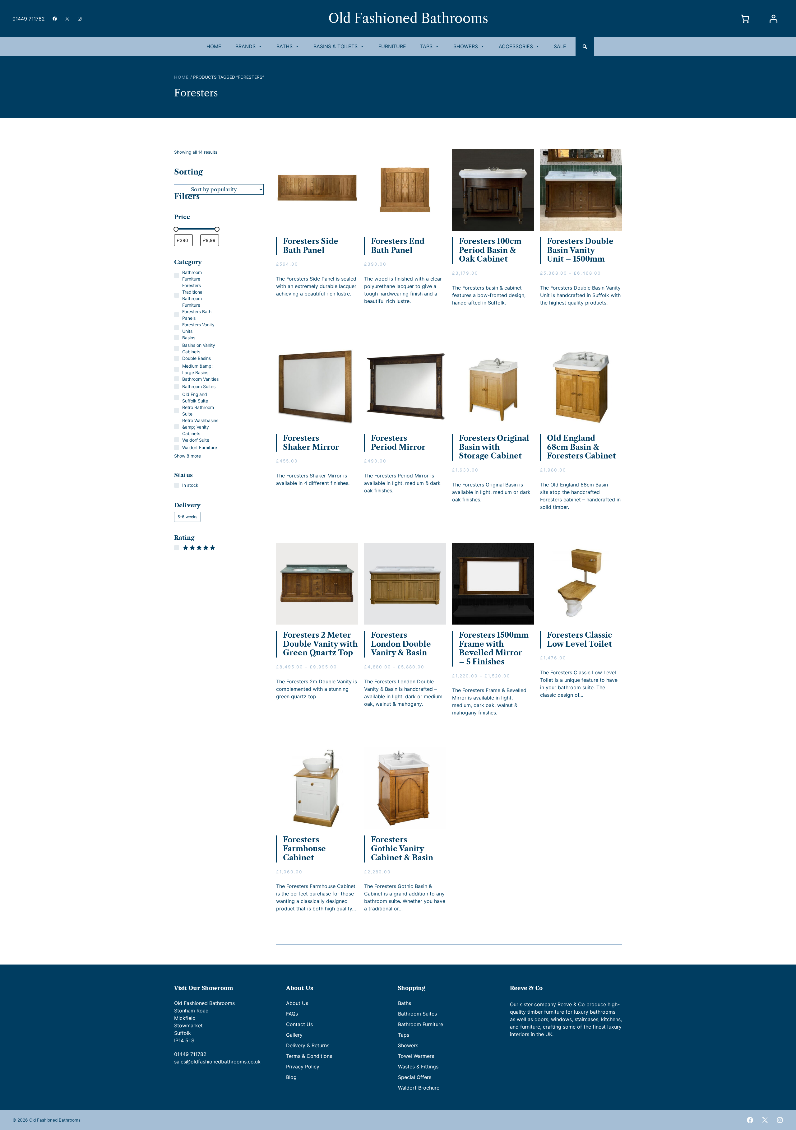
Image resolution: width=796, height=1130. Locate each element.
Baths (284, 46)
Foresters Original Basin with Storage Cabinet (494, 447)
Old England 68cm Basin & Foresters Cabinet (581, 447)
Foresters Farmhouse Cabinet (304, 848)
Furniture (392, 46)
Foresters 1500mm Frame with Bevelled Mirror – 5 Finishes (494, 648)
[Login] (773, 18)
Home (213, 46)
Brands (245, 46)
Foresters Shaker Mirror (311, 443)
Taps (426, 46)
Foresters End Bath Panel (397, 246)
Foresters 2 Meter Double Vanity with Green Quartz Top (320, 644)
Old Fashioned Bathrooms (408, 18)
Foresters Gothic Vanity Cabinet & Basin (402, 848)
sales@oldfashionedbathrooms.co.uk (217, 1061)
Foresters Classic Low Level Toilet (579, 640)
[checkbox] (187, 517)
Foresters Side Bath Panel (310, 246)
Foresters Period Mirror (398, 443)
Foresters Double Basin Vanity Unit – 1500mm (580, 250)
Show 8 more (187, 455)
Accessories (516, 46)
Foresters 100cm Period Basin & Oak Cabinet (490, 250)
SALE (560, 46)
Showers (465, 46)
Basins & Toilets (335, 46)
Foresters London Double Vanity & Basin (401, 644)
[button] (585, 46)
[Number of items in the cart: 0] (745, 18)
